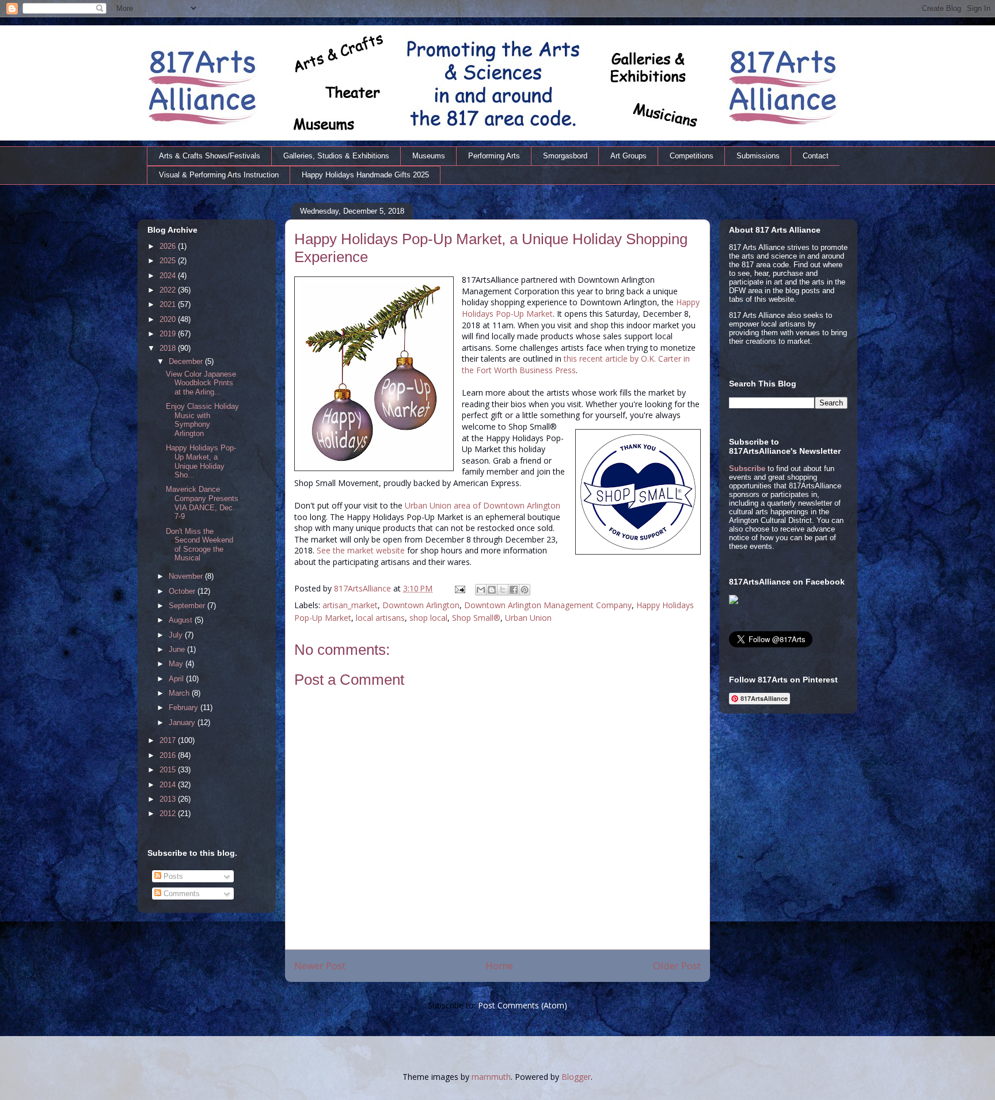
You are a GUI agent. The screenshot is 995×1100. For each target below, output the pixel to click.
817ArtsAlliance (363, 588)
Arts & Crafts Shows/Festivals (209, 155)
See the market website (361, 550)
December (187, 361)
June (178, 649)
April (177, 678)
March (180, 693)
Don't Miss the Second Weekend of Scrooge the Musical (199, 545)
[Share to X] (502, 589)
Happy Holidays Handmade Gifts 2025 (365, 174)
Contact (816, 155)
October (183, 591)
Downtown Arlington (420, 605)
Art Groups (628, 155)
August (182, 620)
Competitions (691, 155)
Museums (428, 155)
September (188, 605)
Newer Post (319, 965)
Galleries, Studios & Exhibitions (336, 155)
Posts (172, 876)
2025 (168, 260)
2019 (168, 333)
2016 (168, 755)
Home (499, 965)
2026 (168, 246)
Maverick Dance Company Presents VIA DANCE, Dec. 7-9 (202, 503)
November (187, 576)
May (177, 663)
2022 (168, 290)
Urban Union (528, 617)
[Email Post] (459, 588)
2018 (168, 348)
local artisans (380, 617)
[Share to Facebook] (513, 589)
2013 (168, 799)
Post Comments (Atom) (522, 1005)
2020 (168, 319)
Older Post (677, 965)
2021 (168, 304)
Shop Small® (476, 617)
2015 (168, 769)
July (177, 635)
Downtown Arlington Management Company (548, 605)
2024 (168, 275)
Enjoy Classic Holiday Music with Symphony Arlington (202, 420)
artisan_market (350, 605)
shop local (428, 617)
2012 (168, 813)
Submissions (758, 155)
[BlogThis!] (492, 589)
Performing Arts (494, 155)
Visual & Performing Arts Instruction (219, 174)
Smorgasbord (565, 155)
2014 (168, 784)
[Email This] (481, 589)
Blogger (576, 1076)
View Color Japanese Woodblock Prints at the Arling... (201, 383)
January (183, 722)
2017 (168, 740)
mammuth (491, 1076)
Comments (180, 893)
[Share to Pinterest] (524, 589)
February (184, 707)
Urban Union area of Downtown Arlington (482, 505)
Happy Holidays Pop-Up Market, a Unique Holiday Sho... (201, 461)
